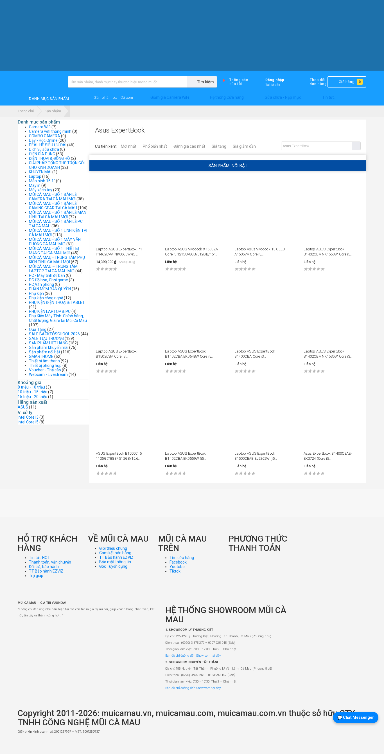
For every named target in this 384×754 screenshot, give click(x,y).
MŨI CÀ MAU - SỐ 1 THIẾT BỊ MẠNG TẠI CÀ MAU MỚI (54, 250)
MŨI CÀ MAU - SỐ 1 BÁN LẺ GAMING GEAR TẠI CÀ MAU (53, 205)
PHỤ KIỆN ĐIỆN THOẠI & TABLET (57, 302)
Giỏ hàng (350, 82)
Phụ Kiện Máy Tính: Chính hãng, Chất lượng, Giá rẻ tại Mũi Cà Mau (58, 318)
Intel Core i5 (28, 422)
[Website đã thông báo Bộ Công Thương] (349, 744)
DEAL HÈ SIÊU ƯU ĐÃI (47, 145)
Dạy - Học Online (43, 140)
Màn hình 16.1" (42, 181)
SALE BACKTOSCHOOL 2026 (54, 334)
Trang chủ (26, 111)
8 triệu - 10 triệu (31, 387)
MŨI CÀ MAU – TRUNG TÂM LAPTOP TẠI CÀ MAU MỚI (53, 268)
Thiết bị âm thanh (44, 361)
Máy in (34, 185)
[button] (113, 97)
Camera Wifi (40, 127)
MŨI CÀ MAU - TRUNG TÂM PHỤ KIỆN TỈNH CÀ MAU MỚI (57, 259)
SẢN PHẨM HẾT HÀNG (48, 343)
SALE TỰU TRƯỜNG (46, 338)
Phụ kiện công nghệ (46, 298)
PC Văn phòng (41, 284)
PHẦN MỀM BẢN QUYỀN (50, 289)
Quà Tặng (37, 329)
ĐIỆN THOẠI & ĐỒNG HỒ (49, 158)
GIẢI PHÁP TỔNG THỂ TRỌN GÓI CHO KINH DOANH (57, 165)
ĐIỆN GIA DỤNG (42, 154)
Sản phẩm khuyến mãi (48, 347)
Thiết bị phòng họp (45, 365)
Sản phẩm (53, 111)
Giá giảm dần (244, 146)
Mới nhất (128, 146)
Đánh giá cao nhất (189, 146)
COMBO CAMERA (44, 136)
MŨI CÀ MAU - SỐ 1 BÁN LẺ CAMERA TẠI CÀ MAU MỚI (53, 196)
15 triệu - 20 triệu (32, 396)
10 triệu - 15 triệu (32, 392)
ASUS (23, 407)
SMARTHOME (41, 356)
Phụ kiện (36, 293)
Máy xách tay (40, 190)
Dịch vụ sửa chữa (44, 149)
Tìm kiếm (356, 146)
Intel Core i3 (28, 417)
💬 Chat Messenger (355, 717)
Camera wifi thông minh (50, 131)
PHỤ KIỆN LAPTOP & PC (50, 311)
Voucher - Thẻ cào (45, 370)
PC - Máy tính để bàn (47, 275)
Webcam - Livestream (48, 374)
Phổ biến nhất (155, 146)
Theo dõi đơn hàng (318, 82)
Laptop (35, 176)
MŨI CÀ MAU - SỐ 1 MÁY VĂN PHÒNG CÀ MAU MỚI (55, 241)
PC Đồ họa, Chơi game (48, 280)
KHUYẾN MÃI (40, 172)
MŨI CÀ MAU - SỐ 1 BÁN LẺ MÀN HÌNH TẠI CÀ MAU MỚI (57, 214)
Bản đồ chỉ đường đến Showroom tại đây (193, 655)
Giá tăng (219, 146)
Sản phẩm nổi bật (44, 352)
